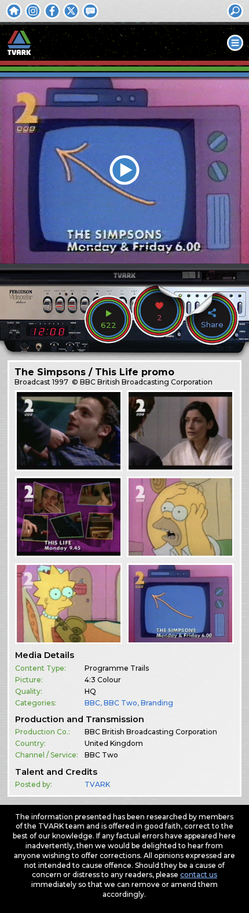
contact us (198, 874)
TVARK (97, 784)
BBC (92, 702)
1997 (60, 382)
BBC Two (120, 702)
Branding (157, 702)
